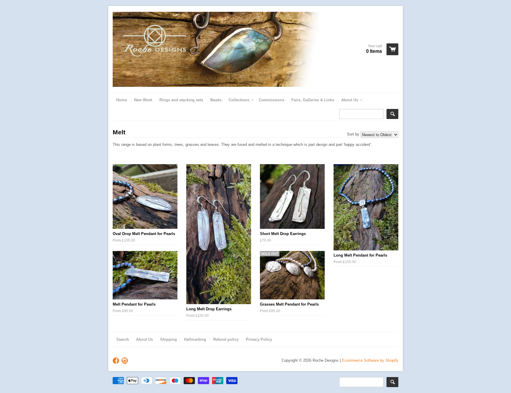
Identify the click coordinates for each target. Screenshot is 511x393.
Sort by (353, 134)
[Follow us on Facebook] (116, 361)
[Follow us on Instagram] (125, 361)
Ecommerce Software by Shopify (370, 360)
